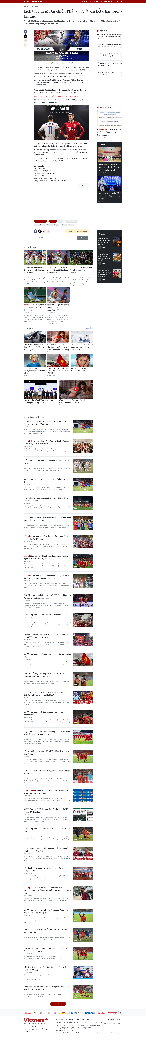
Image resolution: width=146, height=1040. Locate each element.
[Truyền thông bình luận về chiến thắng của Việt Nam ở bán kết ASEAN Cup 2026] (83, 992)
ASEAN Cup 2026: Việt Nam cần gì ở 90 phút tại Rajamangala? (43, 713)
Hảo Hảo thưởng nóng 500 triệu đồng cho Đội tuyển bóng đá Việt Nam (45, 869)
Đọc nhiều (104, 31)
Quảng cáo (111, 1019)
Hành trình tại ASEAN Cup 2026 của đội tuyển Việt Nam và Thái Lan (46, 791)
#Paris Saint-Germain (71, 221)
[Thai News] (54, 1013)
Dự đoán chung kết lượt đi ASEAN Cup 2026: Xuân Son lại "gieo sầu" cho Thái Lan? (45, 693)
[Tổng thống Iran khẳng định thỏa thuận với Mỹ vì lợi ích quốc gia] (117, 257)
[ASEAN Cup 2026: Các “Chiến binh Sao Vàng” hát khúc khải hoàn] (83, 620)
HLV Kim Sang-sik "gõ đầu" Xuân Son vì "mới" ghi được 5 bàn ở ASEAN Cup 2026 (47, 968)
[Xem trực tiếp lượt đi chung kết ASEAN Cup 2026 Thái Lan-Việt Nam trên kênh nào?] (83, 679)
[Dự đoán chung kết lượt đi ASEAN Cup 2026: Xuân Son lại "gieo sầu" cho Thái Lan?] (83, 697)
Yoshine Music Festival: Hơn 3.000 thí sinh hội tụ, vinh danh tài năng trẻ (109, 167)
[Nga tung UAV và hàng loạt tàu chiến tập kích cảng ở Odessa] (117, 241)
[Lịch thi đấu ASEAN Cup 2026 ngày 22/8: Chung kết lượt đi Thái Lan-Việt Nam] (83, 776)
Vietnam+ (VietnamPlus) (37, 1)
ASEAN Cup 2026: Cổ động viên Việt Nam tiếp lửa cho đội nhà (47, 655)
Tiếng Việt (84, 1)
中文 (105, 1)
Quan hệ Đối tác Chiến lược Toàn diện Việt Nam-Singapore (109, 132)
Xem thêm (58, 1004)
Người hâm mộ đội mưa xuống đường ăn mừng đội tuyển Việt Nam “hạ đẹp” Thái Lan (46, 576)
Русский (110, 1)
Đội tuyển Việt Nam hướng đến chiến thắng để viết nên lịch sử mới (46, 752)
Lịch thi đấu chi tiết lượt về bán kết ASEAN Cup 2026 (108, 73)
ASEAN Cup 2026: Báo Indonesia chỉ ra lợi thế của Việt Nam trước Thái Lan (46, 810)
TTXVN (96, 1019)
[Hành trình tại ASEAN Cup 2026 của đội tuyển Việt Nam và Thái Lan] (83, 795)
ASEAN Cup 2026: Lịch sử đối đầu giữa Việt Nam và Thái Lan (47, 830)
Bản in (25, 40)
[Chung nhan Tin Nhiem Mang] (113, 1023)
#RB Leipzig (53, 221)
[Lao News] (49, 1013)
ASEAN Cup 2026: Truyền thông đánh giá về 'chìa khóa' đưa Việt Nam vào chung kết (46, 911)
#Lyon (60, 221)
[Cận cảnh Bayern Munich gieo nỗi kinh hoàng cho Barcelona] (58, 257)
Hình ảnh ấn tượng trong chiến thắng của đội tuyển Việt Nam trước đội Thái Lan (46, 557)
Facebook (25, 32)
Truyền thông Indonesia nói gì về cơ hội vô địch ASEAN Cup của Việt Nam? (46, 499)
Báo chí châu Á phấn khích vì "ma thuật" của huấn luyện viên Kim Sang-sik (47, 519)
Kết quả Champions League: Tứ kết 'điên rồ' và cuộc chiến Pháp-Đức (58, 307)
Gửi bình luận (82, 238)
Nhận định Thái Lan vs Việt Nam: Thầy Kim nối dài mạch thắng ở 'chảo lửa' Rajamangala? (47, 733)
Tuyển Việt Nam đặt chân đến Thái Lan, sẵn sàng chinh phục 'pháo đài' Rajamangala (47, 849)
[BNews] (35, 1013)
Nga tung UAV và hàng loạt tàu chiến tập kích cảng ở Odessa (104, 241)
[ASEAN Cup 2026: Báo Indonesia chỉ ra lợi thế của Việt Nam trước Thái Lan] (83, 814)
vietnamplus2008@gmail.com (67, 1030)
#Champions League (40, 221)
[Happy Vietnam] (64, 1013)
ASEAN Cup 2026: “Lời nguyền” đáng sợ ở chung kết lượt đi (47, 480)
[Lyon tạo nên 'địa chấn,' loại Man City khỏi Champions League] (81, 257)
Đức (64, 225)
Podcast (104, 234)
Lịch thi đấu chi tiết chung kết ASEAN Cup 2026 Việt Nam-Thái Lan (45, 931)
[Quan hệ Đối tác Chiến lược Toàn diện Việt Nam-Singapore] (109, 118)
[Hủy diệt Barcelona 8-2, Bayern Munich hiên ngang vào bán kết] (35, 257)
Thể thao (27, 6)
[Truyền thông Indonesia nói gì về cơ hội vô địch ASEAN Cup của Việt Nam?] (83, 503)
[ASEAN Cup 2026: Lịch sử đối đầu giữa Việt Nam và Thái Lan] (83, 834)
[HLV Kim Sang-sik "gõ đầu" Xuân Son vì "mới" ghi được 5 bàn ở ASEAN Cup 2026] (83, 972)
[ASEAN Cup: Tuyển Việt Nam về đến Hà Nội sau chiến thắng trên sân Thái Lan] (83, 446)
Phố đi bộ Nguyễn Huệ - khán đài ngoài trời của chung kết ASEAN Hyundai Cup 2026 (46, 635)
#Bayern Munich (39, 225)
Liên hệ (118, 1019)
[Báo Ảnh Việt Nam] (112, 1013)
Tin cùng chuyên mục (35, 417)
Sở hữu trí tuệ (59, 1019)
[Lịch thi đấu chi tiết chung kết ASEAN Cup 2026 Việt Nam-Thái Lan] (83, 935)
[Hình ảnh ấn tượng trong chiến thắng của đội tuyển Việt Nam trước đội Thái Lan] (83, 561)
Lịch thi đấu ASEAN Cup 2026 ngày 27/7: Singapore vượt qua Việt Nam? (109, 46)
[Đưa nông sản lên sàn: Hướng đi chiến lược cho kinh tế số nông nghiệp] (117, 273)
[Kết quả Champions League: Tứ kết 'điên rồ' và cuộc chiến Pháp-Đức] (58, 295)
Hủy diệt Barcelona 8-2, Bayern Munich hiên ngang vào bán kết (34, 270)
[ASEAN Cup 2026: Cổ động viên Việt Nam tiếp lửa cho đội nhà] (83, 659)
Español (101, 1)
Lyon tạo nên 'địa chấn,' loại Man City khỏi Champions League (81, 270)
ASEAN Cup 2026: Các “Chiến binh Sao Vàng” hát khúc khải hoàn (46, 616)
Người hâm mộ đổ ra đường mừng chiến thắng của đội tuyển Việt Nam (46, 537)
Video (103, 144)
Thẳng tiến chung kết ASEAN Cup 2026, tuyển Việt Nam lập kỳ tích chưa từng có (47, 949)
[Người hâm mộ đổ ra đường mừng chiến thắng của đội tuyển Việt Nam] (83, 541)
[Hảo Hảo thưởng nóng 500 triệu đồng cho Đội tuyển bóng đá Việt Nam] (83, 873)
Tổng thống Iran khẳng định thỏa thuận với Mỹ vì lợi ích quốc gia (104, 257)
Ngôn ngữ (89, 1019)
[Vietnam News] (89, 1013)
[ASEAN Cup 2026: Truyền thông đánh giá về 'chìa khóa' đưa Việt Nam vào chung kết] (83, 915)
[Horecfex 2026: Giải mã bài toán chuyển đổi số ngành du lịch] (109, 183)
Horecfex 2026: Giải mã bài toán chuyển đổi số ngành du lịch (109, 196)
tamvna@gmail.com (94, 1025)
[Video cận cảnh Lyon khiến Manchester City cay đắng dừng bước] (35, 295)
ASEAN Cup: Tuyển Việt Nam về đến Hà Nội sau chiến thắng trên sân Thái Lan (46, 442)
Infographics (105, 107)
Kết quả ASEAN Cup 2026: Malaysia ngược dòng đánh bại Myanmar (109, 64)
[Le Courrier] (101, 1013)
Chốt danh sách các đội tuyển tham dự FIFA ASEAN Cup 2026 (47, 462)
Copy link (25, 45)
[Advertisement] (61, 201)
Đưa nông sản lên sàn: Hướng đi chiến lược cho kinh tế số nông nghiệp (104, 273)
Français (95, 1)
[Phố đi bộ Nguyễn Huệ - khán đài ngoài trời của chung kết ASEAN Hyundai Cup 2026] (83, 639)
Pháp (72, 225)
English (90, 1)
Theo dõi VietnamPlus (73, 231)
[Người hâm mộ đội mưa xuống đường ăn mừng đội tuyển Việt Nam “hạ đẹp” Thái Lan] (83, 581)
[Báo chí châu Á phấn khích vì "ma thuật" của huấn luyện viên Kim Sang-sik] (83, 523)
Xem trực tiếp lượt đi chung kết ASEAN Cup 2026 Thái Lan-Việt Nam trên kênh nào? (46, 675)
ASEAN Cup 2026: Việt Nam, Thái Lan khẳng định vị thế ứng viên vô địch (108, 55)
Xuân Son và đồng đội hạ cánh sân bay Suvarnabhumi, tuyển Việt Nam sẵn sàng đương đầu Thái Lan (47, 890)
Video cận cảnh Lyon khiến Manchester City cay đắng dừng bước (35, 307)
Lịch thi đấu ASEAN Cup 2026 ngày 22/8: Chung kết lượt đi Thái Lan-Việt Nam (47, 772)
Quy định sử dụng (70, 1019)
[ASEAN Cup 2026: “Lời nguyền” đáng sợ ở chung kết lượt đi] (83, 484)
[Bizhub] (42, 1013)
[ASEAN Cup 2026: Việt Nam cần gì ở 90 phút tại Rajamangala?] (83, 717)
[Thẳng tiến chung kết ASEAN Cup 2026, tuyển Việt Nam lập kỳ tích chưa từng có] (83, 953)
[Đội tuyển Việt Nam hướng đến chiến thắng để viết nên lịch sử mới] (83, 756)
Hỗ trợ (83, 1019)
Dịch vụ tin (103, 1019)
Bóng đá (35, 6)
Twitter (25, 36)
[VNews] (120, 1013)
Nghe (103, 247)
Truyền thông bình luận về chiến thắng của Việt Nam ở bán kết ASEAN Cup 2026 (46, 988)
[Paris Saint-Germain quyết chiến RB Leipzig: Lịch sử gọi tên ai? (58, 96)
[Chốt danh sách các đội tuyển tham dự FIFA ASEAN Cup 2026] (83, 466)
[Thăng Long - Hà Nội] (114, 1)
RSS (78, 1019)
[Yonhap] (76, 1013)
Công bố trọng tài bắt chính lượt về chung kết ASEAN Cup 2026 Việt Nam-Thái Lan (45, 422)
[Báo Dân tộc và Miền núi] (25, 1013)
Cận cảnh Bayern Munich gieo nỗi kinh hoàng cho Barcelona (58, 270)
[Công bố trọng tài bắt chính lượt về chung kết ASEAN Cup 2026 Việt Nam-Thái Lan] (83, 426)
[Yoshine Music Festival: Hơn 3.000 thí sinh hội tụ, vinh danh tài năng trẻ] (109, 154)
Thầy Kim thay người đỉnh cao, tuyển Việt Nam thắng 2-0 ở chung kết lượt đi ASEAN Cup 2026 (47, 596)
